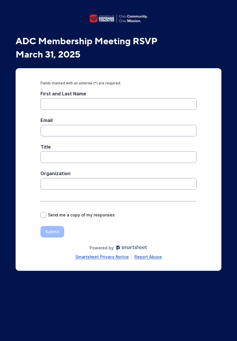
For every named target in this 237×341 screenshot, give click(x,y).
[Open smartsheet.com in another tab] (130, 247)
